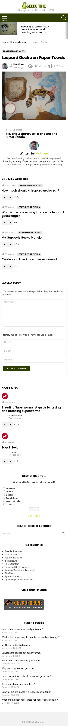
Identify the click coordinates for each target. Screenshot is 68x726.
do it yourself (11, 554)
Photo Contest (12, 564)
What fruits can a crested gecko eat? (21, 660)
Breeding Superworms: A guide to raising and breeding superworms (35, 29)
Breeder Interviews (14, 551)
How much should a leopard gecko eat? (30, 190)
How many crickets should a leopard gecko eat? (27, 676)
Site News (10, 573)
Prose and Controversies (17, 567)
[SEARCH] (63, 18)
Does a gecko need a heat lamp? (19, 684)
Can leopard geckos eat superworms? (29, 259)
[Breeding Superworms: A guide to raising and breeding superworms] (8, 28)
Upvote (4, 197)
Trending (5, 396)
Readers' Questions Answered (20, 570)
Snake (9, 491)
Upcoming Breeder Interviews (19, 579)
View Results (34, 516)
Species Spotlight (13, 576)
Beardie (10, 488)
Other (9, 504)
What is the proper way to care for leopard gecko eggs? (33, 214)
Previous (1, 30)
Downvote (10, 197)
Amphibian (12, 497)
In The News (11, 561)
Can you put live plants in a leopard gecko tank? (26, 692)
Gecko (9, 494)
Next (66, 30)
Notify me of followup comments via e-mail (28, 335)
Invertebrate (13, 501)
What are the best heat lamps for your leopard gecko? (30, 699)
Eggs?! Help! (10, 447)
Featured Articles (30, 185)
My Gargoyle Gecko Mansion (22, 237)
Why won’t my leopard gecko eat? (19, 668)
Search (63, 534)
